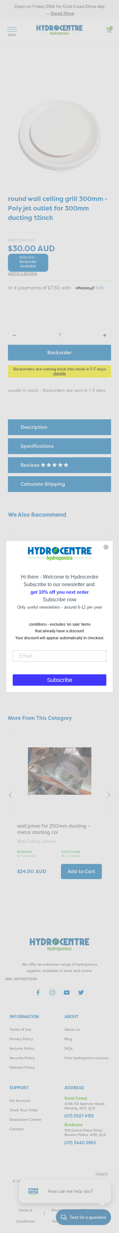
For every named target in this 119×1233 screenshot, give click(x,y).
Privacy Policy (21, 1039)
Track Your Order (24, 1110)
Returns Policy (22, 1048)
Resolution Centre (25, 1119)
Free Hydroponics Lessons (86, 1058)
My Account (20, 1100)
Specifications (37, 446)
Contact (17, 1129)
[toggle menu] (12, 30)
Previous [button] (10, 795)
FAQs (68, 1048)
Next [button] (109, 795)
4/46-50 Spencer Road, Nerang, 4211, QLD (84, 1106)
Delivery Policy (22, 1067)
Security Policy (22, 1058)
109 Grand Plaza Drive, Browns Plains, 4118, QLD (85, 1132)
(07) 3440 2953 (80, 1143)
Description (34, 427)
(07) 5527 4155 (79, 1116)
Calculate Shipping (43, 484)
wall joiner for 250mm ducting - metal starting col (53, 829)
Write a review (22, 274)
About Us (72, 1029)
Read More (62, 13)
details (59, 373)
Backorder (59, 352)
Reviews (31, 465)
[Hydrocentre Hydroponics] (59, 29)
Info (100, 287)
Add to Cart (81, 871)
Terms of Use (20, 1029)
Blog (68, 1039)
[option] (59, 813)
